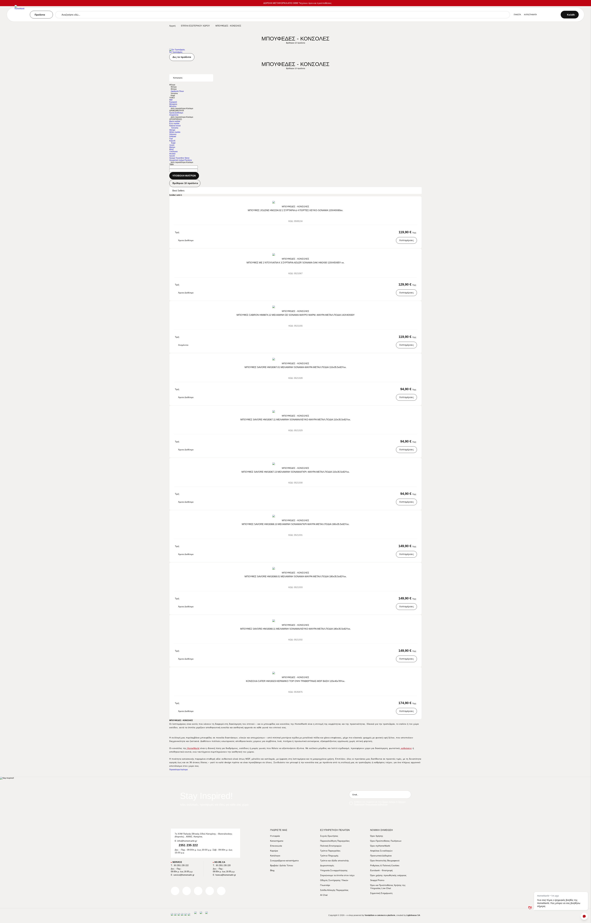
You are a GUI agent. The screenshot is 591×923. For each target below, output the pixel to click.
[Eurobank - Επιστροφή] (201, 915)
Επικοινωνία (276, 846)
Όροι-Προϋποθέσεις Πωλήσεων (385, 841)
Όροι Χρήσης (376, 836)
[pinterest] (198, 891)
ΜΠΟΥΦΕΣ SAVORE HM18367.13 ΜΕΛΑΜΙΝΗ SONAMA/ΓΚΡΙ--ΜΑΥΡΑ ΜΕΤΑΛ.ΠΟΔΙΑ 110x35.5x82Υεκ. (295, 472)
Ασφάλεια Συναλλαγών (381, 850)
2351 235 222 (188, 845)
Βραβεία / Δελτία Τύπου (281, 865)
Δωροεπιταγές (327, 865)
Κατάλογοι (275, 855)
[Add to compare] (412, 201)
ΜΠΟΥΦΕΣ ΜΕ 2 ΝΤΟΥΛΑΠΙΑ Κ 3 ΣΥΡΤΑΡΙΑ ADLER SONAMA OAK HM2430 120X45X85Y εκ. (295, 262)
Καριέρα (274, 850)
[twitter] (186, 891)
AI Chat (324, 895)
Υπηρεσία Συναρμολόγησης (334, 870)
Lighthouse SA (413, 915)
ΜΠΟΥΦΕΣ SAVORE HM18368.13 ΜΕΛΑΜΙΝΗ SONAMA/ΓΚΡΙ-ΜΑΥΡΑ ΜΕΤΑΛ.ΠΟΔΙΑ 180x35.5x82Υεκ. (295, 524)
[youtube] (221, 891)
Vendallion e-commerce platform (380, 915)
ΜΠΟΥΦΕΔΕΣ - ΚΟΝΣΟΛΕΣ (295, 206)
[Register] (407, 794)
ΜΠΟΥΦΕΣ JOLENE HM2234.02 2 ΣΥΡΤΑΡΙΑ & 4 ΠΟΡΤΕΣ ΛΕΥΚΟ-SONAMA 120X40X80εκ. (295, 210)
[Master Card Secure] (179, 915)
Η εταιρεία (275, 836)
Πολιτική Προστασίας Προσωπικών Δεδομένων (379, 803)
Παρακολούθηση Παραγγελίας (335, 841)
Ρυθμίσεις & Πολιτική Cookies (384, 865)
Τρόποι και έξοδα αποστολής (334, 860)
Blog (272, 870)
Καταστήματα (276, 841)
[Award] (195, 915)
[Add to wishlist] (416, 201)
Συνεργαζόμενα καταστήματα (284, 860)
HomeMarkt (193, 748)
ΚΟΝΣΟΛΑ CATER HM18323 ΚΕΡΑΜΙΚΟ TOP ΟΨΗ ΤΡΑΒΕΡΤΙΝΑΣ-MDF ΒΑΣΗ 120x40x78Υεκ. (295, 681)
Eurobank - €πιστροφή (381, 870)
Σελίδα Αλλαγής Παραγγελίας (334, 890)
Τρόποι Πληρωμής (329, 855)
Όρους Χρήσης (388, 802)
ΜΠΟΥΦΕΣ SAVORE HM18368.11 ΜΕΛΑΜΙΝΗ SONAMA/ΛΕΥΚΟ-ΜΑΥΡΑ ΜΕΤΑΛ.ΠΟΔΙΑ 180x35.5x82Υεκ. (295, 628)
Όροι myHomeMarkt (380, 846)
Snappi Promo (377, 880)
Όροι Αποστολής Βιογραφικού (385, 860)
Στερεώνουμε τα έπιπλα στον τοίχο (337, 875)
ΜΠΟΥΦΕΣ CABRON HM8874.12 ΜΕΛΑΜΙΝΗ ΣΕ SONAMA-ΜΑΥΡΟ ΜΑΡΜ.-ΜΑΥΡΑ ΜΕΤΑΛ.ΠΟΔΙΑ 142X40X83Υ (296, 315)
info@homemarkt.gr (187, 841)
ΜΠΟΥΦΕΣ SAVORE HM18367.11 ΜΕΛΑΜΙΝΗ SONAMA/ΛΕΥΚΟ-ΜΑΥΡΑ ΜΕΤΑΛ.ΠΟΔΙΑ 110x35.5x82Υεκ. (295, 419)
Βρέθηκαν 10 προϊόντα (185, 183)
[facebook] (175, 891)
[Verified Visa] (175, 915)
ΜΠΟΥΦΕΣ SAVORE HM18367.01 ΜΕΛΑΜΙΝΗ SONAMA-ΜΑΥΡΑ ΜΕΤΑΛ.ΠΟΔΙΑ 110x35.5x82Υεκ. (295, 367)
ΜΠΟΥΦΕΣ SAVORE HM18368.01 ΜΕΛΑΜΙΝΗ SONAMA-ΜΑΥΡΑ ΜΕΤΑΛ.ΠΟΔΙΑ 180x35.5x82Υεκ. (296, 576)
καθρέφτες (406, 748)
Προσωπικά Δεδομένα (381, 855)
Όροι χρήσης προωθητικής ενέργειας (388, 875)
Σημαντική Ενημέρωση (381, 893)
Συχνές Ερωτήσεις (329, 836)
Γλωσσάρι (325, 885)
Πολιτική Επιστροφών (331, 846)
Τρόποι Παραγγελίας (330, 850)
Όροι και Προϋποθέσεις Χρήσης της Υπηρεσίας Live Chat (388, 886)
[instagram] (209, 891)
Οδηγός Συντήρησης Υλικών (334, 880)
